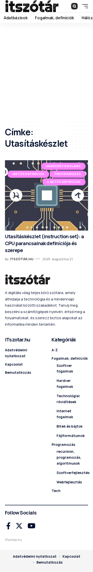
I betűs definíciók (28, 174)
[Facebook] (8, 526)
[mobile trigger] (84, 6)
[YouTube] (31, 526)
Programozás (67, 174)
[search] (74, 6)
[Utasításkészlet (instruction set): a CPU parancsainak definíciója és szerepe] (46, 195)
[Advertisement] (46, 71)
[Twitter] (19, 526)
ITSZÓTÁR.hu (21, 259)
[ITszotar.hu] (32, 6)
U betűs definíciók (64, 182)
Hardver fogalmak (63, 166)
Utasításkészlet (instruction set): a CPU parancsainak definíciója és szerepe (44, 243)
